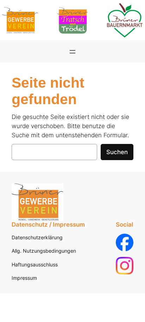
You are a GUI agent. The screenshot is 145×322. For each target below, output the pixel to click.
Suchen (117, 152)
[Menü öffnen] (72, 52)
